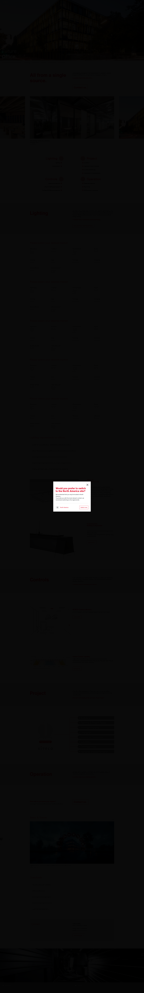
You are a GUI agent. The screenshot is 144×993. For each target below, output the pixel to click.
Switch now (84, 507)
